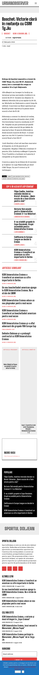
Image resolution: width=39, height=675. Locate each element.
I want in (18, 660)
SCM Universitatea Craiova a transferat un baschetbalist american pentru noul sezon (19, 313)
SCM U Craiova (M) (20, 260)
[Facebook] (4, 51)
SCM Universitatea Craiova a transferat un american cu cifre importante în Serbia (24, 253)
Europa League (19, 204)
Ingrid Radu (16, 38)
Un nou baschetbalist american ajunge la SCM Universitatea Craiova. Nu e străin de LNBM (19, 290)
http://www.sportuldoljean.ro (12, 456)
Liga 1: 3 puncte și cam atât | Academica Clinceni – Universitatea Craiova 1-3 (29, 429)
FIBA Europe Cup (8, 329)
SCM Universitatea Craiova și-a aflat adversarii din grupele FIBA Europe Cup (19, 325)
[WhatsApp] (18, 51)
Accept (18, 672)
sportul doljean (19, 178)
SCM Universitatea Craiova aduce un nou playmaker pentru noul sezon (18, 302)
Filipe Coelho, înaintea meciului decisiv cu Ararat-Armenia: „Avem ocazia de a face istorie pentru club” (24, 196)
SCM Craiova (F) (7, 622)
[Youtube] (20, 568)
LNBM (9, 176)
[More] (22, 51)
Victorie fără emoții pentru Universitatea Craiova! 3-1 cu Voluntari (25, 211)
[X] (37, 668)
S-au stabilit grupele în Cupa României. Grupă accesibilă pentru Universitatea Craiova (24, 225)
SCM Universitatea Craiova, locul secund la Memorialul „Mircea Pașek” (19, 626)
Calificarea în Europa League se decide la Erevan (23, 239)
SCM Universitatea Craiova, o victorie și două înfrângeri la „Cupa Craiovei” (18, 618)
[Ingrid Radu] (4, 38)
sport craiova (7, 178)
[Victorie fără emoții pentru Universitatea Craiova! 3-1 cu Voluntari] (7, 212)
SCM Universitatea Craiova (20, 176)
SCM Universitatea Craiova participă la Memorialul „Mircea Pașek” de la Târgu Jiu (18, 637)
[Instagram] (9, 568)
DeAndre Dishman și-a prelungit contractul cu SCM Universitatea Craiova (17, 336)
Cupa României (19, 232)
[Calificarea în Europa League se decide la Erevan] (7, 240)
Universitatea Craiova (22, 217)
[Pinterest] (13, 51)
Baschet (7, 34)
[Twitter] (9, 51)
